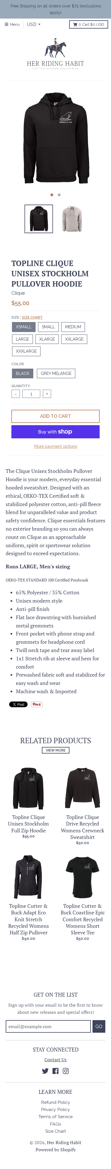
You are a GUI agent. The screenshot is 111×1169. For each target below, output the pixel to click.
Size (27, 317)
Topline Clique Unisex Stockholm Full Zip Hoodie (28, 824)
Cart (91, 24)
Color (17, 364)
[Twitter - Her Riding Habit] (45, 1071)
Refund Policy (55, 1102)
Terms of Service (55, 1116)
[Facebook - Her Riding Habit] (55, 1071)
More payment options (55, 446)
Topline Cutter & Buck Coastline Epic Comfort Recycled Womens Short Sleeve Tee (83, 919)
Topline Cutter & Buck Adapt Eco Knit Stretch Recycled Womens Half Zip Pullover (28, 919)
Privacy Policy (55, 1109)
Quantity (20, 386)
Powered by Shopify (56, 1150)
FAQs (55, 1124)
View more (55, 750)
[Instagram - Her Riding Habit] (65, 1071)
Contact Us (55, 1060)
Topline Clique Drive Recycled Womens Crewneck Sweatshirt (82, 827)
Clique (18, 293)
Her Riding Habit (64, 1143)
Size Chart (32, 317)
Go (98, 1026)
